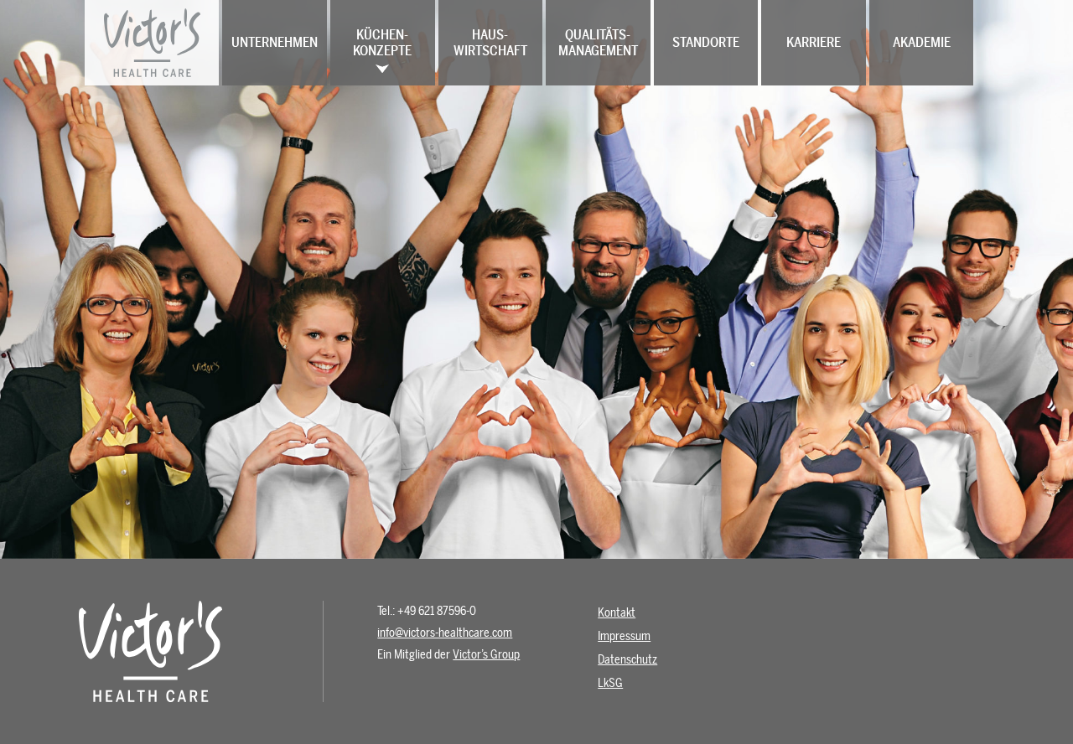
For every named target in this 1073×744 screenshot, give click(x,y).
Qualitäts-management (598, 43)
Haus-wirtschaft (490, 43)
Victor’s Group (486, 655)
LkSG (610, 683)
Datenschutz (627, 660)
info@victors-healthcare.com (444, 633)
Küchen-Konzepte (382, 43)
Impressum (624, 636)
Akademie (922, 42)
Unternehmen (274, 42)
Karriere (813, 42)
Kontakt (616, 613)
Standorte (705, 42)
